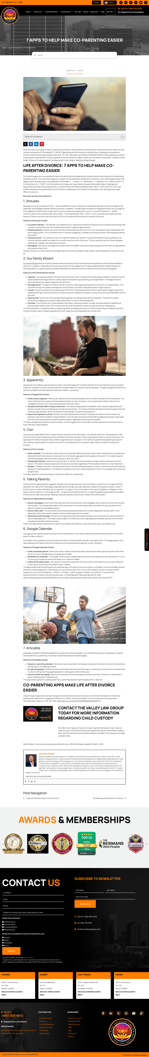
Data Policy (143, 1055)
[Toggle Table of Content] (121, 137)
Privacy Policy (28, 957)
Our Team (78, 12)
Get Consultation (147, 540)
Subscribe (85, 903)
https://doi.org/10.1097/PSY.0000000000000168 (77, 701)
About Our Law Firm (75, 1018)
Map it (80, 995)
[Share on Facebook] (31, 144)
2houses (27, 206)
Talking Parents (41, 484)
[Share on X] (25, 144)
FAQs (70, 1027)
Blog (102, 12)
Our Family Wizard (30, 263)
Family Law (38, 12)
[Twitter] (29, 781)
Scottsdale (8, 943)
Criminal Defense (51, 12)
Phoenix (7, 937)
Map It (4, 995)
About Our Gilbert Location (50, 991)
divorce (114, 733)
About (28, 12)
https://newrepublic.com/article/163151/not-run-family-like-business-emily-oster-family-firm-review (65, 577)
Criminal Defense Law (46, 1024)
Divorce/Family (9, 924)
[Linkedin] (32, 781)
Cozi (25, 434)
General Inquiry (9, 922)
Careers (86, 12)
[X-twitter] (130, 2)
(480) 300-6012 (135, 8)
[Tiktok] (145, 2)
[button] (2, 844)
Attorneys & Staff (74, 1021)
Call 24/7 (124, 8)
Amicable (27, 653)
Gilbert (6, 940)
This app (26, 533)
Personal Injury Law (46, 1027)
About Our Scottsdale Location (89, 991)
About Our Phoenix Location (12, 991)
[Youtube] (140, 2)
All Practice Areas (45, 1018)
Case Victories (44, 1033)
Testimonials (43, 1030)
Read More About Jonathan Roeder (38, 776)
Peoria (6, 945)
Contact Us (72, 1033)
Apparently (28, 385)
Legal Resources (74, 1024)
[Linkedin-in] (126, 2)
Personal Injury (66, 12)
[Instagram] (135, 2)
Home (4, 48)
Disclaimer (136, 1055)
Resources (94, 12)
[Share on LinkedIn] (36, 144)
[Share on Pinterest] (42, 144)
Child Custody (75, 74)
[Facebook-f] (121, 2)
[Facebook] (26, 781)
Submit (11, 950)
